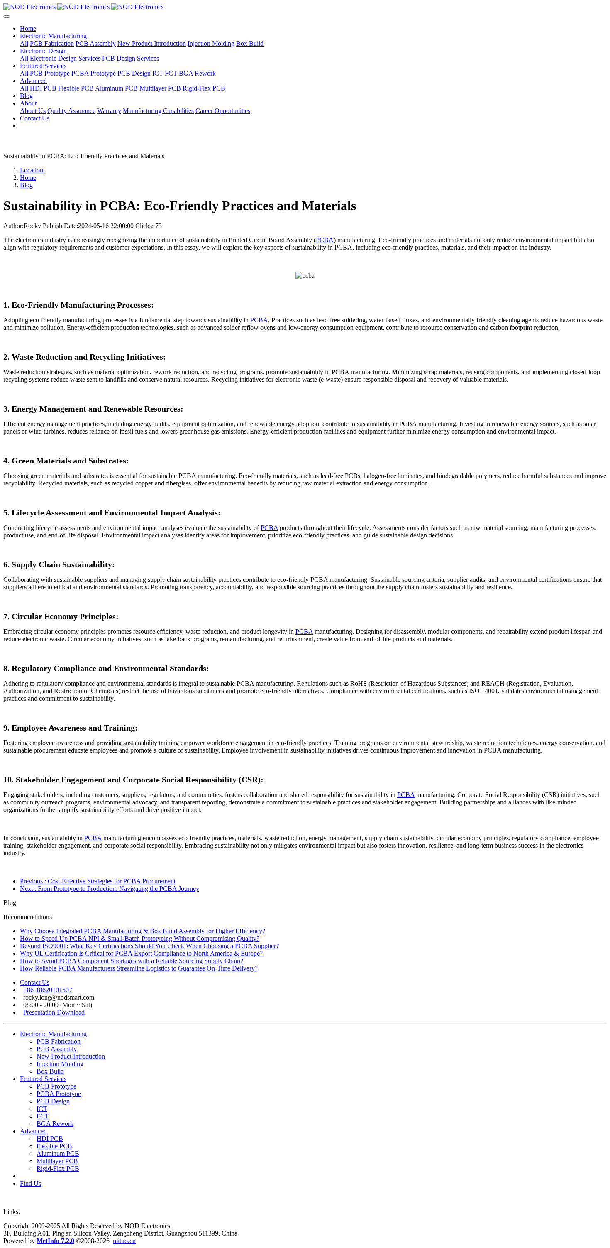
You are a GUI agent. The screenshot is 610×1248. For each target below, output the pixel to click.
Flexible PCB (54, 1146)
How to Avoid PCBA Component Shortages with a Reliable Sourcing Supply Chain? (131, 960)
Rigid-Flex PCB (58, 1168)
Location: (32, 170)
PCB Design (53, 1101)
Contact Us (34, 982)
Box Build (50, 1071)
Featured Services (43, 1078)
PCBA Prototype (59, 1093)
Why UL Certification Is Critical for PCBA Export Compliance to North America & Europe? (141, 953)
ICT (42, 1108)
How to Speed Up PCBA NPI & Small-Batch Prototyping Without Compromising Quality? (139, 938)
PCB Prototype (56, 1086)
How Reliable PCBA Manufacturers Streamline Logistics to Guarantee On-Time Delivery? (139, 968)
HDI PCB (50, 1138)
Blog (26, 185)
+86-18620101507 (47, 989)
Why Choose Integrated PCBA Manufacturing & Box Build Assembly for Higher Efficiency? (142, 930)
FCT (43, 1116)
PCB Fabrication (59, 1041)
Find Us (30, 1183)
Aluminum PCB (58, 1153)
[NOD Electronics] (305, 7)
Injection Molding (60, 1063)
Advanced (33, 1131)
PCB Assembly (57, 1048)
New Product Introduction (71, 1056)
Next (109, 888)
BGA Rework (55, 1123)
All (24, 43)
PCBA (325, 239)
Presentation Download (54, 1012)
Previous (98, 881)
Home (28, 28)
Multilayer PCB (57, 1161)
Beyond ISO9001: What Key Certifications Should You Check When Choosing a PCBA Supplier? (149, 945)
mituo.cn (124, 1240)
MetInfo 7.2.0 (55, 1240)
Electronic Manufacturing (53, 1033)
